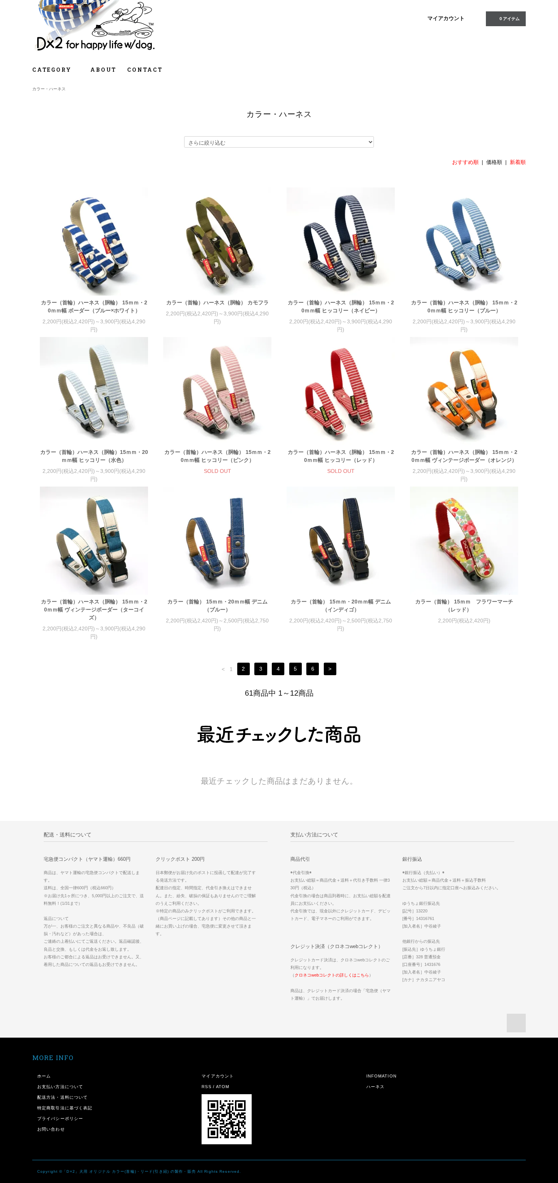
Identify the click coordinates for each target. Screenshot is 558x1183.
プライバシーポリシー (60, 1118)
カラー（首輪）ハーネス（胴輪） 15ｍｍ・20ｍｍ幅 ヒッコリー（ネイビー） (341, 306)
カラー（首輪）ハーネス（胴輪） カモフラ (217, 302)
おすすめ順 (465, 162)
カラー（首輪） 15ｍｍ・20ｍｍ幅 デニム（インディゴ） (341, 606)
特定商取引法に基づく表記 (64, 1108)
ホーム (44, 1076)
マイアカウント (446, 18)
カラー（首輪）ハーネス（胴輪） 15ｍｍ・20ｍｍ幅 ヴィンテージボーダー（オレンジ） (464, 456)
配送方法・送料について (62, 1097)
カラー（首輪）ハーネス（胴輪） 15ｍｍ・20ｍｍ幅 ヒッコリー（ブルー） (464, 306)
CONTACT (145, 69)
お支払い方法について (60, 1086)
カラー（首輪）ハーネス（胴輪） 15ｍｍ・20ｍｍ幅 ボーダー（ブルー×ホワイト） (94, 306)
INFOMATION (381, 1076)
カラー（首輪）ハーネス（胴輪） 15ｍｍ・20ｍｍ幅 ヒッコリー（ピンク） (217, 456)
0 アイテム (510, 18)
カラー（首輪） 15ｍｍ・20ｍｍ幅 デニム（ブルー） (217, 606)
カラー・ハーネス (49, 89)
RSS (206, 1086)
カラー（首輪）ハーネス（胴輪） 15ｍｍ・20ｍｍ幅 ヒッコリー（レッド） (341, 456)
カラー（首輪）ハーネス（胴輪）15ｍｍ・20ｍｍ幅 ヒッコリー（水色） (94, 456)
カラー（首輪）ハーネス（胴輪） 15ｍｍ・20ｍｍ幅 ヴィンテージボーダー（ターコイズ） (94, 610)
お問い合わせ (51, 1129)
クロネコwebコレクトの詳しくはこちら (332, 975)
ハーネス (375, 1086)
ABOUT (103, 69)
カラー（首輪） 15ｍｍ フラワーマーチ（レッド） (464, 606)
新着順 (518, 162)
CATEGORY (53, 69)
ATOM (222, 1086)
